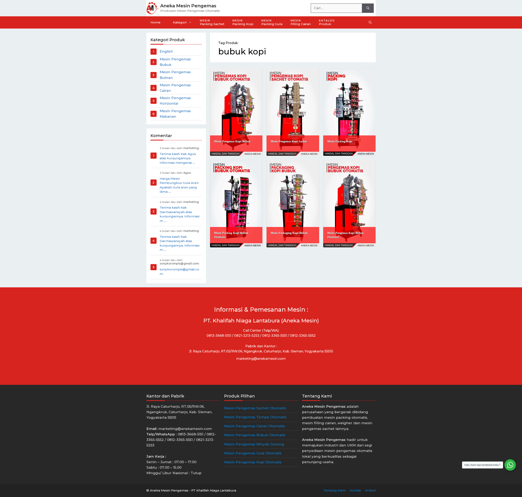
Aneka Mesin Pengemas (188, 6)
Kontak (355, 490)
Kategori (180, 22)
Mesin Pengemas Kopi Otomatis (253, 462)
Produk (327, 22)
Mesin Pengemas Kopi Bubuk (232, 141)
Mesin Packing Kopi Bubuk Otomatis (231, 235)
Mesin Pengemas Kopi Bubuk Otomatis (345, 235)
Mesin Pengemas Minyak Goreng (254, 444)
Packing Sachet (212, 22)
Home (155, 22)
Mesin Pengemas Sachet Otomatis (255, 408)
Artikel (370, 490)
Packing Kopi (242, 22)
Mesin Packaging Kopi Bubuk (289, 233)
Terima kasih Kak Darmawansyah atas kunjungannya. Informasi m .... (179, 214)
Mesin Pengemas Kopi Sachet (289, 141)
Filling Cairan (301, 22)
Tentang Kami (334, 490)
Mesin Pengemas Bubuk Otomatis (254, 435)
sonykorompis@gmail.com (179, 271)
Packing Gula (271, 22)
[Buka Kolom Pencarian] (370, 22)
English (166, 51)
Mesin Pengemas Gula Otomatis (253, 453)
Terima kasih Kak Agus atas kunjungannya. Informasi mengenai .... (178, 158)
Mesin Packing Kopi (339, 141)
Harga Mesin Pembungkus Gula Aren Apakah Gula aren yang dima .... (179, 185)
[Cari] (368, 8)
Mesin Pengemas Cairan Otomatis (254, 426)
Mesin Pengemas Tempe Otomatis (255, 417)
